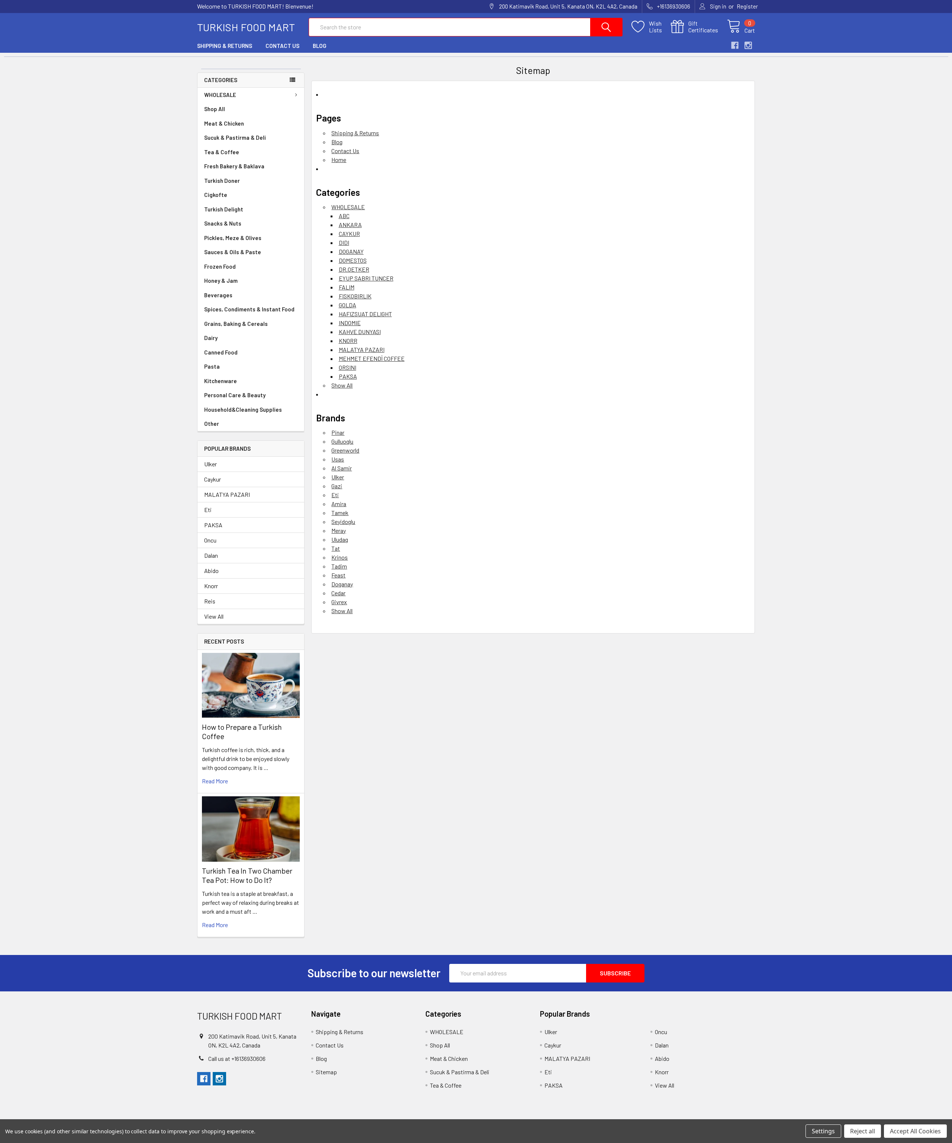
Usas (337, 459)
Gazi (336, 485)
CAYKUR (349, 233)
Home (338, 159)
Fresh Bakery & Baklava (234, 166)
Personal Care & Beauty (235, 395)
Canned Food (221, 352)
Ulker (210, 463)
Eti (208, 509)
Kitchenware (220, 381)
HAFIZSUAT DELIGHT (365, 313)
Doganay (342, 583)
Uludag (339, 539)
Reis (209, 601)
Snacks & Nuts (222, 223)
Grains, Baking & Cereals (236, 323)
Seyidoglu (343, 521)
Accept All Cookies (915, 1131)
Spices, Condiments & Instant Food (249, 309)
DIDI (344, 242)
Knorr (211, 585)
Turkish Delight (223, 209)
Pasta (212, 366)
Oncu (210, 540)
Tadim (339, 566)
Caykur (212, 479)
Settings (823, 1131)
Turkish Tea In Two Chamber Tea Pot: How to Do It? (247, 875)
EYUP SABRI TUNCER (366, 278)
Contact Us (282, 45)
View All (213, 616)
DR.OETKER (354, 269)
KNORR (348, 340)
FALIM (346, 287)
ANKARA (350, 224)
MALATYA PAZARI (227, 494)
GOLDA (347, 304)
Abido (211, 570)
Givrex (339, 601)
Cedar (338, 592)
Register (747, 6)
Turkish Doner (222, 180)
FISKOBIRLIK (355, 295)
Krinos (339, 557)
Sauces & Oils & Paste (232, 252)
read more (215, 780)
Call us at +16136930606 (237, 1058)
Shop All (214, 109)
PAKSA (213, 524)
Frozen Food (220, 266)
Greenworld (345, 450)
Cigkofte (215, 194)
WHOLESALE (220, 94)
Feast (338, 575)
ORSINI (347, 367)
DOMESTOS (353, 260)
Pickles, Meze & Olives (232, 237)
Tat (335, 548)
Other (211, 423)
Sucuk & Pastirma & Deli (235, 137)
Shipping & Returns (224, 45)
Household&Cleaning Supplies (243, 409)
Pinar (337, 432)
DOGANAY (351, 251)
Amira (338, 503)
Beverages (218, 295)
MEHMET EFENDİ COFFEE (372, 358)
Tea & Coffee (221, 152)
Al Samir (341, 468)
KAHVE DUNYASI (360, 331)
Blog (320, 45)
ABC (344, 215)
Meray (338, 530)
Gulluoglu (342, 441)
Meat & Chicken (224, 123)
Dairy (211, 337)
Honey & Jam (221, 280)
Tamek (339, 512)
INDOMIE (350, 322)
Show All (342, 385)
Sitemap (326, 1071)
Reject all (862, 1131)
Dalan (211, 555)
